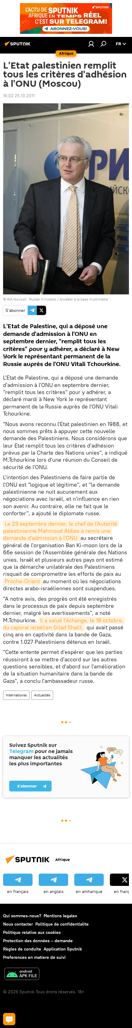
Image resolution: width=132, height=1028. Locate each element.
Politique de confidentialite (62, 924)
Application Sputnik (63, 949)
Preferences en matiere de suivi (34, 957)
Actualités (42, 695)
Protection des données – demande (38, 940)
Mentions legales (60, 915)
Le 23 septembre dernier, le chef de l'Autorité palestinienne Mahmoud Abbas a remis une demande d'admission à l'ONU (61, 531)
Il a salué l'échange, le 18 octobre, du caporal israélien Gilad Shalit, (64, 624)
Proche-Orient (23, 581)
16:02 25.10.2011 (19, 95)
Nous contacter (18, 924)
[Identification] (91, 44)
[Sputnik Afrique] (18, 46)
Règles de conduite (22, 949)
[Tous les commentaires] (9, 1019)
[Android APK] (22, 975)
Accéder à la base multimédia (84, 299)
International (16, 695)
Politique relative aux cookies (32, 932)
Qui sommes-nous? (22, 915)
